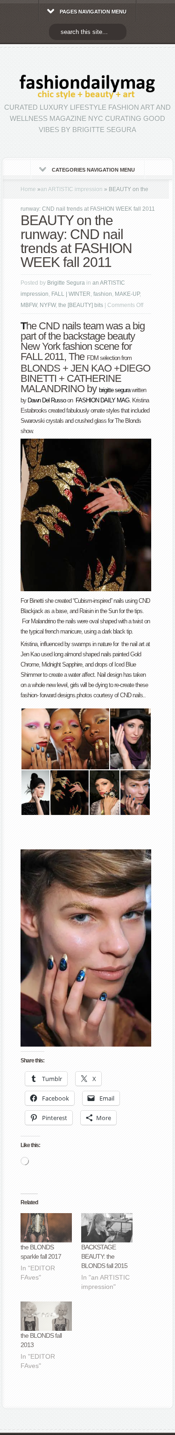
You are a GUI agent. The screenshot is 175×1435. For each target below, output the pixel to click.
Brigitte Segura (66, 283)
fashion (102, 294)
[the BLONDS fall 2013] (46, 1316)
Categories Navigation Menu (93, 170)
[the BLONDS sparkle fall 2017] (46, 1227)
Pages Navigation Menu (93, 11)
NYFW (48, 305)
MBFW (29, 305)
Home (28, 189)
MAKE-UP (127, 294)
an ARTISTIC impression (72, 189)
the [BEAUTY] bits (80, 305)
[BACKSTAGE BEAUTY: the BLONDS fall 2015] (107, 1227)
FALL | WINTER (71, 294)
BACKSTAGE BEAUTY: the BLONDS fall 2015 (104, 1256)
